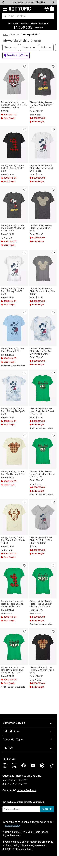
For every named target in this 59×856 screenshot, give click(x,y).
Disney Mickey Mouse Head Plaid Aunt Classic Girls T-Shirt (42, 411)
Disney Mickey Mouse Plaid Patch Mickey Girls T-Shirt (42, 291)
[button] (4, 9)
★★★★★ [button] (35, 115)
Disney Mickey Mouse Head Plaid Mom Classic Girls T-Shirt (42, 474)
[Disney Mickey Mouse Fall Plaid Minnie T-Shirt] (14, 450)
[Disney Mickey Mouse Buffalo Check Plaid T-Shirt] (14, 144)
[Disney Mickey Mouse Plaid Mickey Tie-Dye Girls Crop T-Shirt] (43, 327)
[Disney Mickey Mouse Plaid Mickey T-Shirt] (14, 327)
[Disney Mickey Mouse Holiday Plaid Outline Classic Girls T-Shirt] (14, 580)
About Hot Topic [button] (13, 739)
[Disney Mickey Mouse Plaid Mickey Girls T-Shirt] (14, 268)
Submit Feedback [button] (26, 790)
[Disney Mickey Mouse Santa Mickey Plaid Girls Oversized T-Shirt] (14, 81)
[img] (4, 765)
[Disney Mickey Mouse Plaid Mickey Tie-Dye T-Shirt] (14, 388)
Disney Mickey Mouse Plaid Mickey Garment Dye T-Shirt (41, 168)
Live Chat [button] (36, 775)
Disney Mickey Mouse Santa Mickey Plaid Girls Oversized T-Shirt (14, 105)
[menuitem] (52, 8)
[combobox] (28, 16)
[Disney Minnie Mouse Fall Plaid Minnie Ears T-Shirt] (43, 646)
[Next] (53, 2)
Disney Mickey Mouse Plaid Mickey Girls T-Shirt (12, 291)
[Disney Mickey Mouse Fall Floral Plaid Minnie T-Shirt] (14, 517)
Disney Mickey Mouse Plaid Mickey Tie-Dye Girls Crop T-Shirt (41, 351)
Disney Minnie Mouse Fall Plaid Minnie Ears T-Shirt (42, 670)
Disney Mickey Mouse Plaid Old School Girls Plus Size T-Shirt (41, 540)
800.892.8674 (9, 849)
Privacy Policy (12, 825)
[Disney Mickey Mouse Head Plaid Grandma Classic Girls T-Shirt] (14, 646)
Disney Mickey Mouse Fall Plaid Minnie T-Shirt (13, 472)
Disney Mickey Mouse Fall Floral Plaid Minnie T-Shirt (13, 540)
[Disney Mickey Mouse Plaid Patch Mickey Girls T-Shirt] (43, 268)
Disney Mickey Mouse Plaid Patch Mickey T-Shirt (41, 228)
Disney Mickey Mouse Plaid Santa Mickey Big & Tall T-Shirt (13, 228)
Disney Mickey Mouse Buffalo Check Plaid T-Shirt (12, 168)
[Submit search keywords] (4, 16)
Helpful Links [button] (11, 731)
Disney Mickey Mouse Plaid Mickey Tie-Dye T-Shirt (13, 411)
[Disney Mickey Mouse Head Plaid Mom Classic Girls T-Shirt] (43, 450)
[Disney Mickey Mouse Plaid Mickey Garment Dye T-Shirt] (43, 144)
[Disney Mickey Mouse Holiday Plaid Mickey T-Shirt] (43, 81)
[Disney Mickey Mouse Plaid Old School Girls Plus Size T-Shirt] (43, 517)
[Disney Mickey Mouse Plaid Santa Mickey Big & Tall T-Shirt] (14, 204)
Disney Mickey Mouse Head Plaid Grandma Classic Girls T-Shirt (12, 670)
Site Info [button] (8, 748)
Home (5, 34)
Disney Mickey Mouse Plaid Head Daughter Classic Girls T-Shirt (41, 604)
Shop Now (41, 2)
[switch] (16, 55)
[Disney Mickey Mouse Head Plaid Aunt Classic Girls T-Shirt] (43, 388)
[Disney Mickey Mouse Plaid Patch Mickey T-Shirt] (43, 204)
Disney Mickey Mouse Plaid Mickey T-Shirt (12, 349)
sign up (47, 809)
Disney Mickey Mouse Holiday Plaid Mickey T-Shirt (42, 105)
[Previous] (3, 2)
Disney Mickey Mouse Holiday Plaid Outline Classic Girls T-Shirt (12, 604)
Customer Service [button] (14, 722)
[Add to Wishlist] (24, 66)
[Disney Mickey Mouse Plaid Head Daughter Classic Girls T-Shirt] (43, 580)
